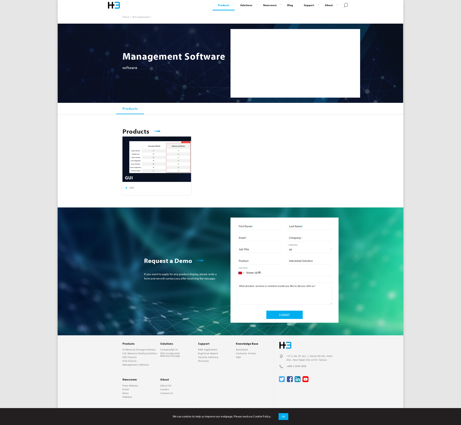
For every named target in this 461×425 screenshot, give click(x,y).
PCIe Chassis (129, 361)
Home (125, 17)
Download (242, 349)
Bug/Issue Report (208, 353)
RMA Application (207, 349)
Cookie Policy (261, 416)
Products (223, 5)
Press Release (130, 385)
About (329, 5)
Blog (290, 5)
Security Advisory (208, 357)
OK (283, 416)
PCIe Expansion (141, 17)
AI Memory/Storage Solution (139, 349)
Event (125, 389)
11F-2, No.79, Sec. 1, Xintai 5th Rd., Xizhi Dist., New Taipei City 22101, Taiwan (309, 357)
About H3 (165, 385)
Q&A (238, 357)
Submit (284, 315)
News (125, 393)
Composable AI (169, 349)
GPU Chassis (129, 357)
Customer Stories (246, 353)
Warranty (203, 361)
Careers (164, 389)
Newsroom (270, 5)
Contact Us (166, 393)
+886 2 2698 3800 (296, 366)
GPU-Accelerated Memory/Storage (170, 354)
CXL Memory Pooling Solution (139, 353)
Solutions (246, 5)
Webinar (127, 397)
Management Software (135, 364)
